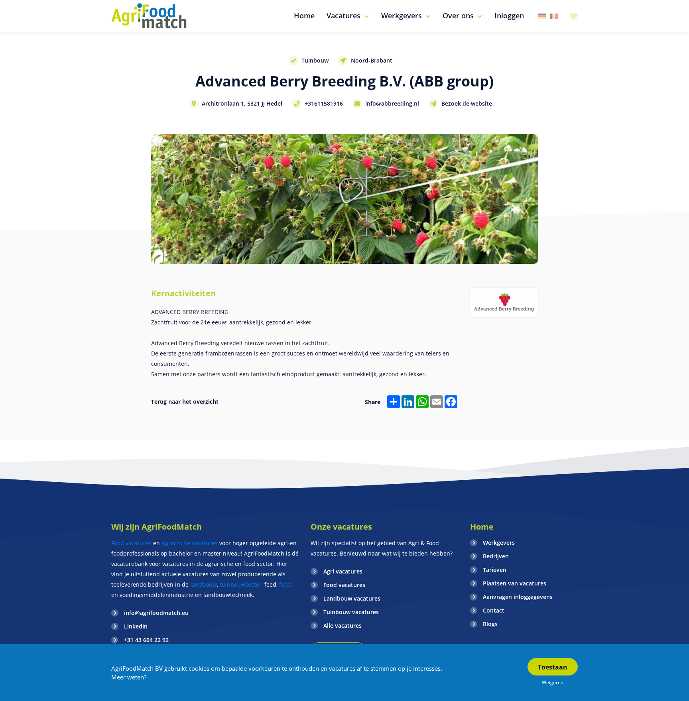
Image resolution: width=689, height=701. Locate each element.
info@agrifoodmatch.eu (156, 613)
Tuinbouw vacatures (351, 612)
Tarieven (494, 569)
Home (482, 526)
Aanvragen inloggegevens (518, 597)
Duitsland (542, 16)
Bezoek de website (466, 103)
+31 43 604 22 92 (146, 640)
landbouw (203, 584)
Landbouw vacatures (351, 598)
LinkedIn (136, 626)
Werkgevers (499, 542)
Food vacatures (131, 543)
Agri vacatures (342, 571)
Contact (493, 610)
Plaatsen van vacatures (514, 583)
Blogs (490, 624)
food (285, 584)
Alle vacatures (342, 625)
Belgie (554, 16)
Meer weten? (128, 677)
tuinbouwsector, (241, 584)
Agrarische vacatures (190, 543)
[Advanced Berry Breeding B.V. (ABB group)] (504, 302)
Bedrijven (496, 556)
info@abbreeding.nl (392, 103)
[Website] (149, 16)
